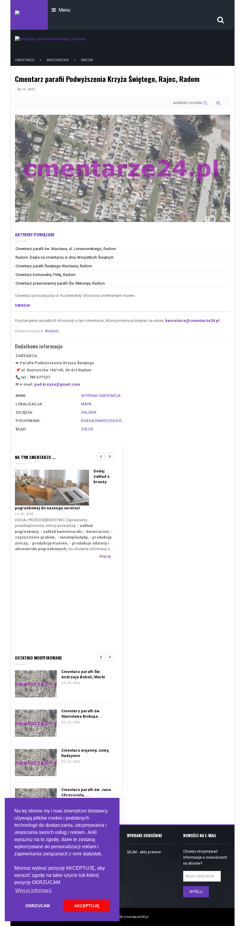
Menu (63, 10)
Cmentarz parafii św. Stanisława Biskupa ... (81, 714)
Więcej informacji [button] (33, 890)
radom (53, 331)
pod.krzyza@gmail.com (57, 384)
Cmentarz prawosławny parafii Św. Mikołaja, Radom (60, 283)
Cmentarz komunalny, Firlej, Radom (46, 274)
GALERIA (89, 412)
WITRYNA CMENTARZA (101, 395)
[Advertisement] (64, 605)
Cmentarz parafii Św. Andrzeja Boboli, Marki (83, 674)
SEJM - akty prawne (144, 852)
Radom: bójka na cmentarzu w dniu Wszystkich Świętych (65, 257)
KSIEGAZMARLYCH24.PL (102, 420)
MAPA (86, 404)
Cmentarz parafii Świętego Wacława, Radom (54, 266)
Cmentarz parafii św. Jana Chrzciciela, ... (86, 792)
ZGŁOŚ (87, 429)
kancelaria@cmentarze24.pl (192, 320)
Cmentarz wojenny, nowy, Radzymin (85, 753)
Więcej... (106, 556)
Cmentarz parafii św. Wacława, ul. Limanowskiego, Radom (66, 248)
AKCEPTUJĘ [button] (86, 905)
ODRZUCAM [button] (37, 905)
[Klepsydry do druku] (50, 38)
